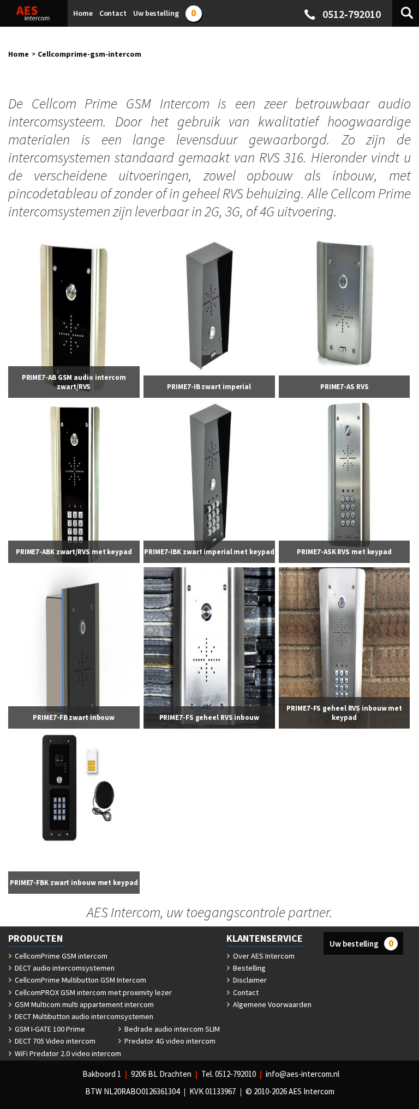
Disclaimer (249, 980)
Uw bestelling (361, 943)
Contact (245, 992)
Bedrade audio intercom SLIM (171, 1029)
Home (18, 54)
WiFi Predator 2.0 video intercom (67, 1053)
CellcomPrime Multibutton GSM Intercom (79, 980)
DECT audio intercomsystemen (64, 968)
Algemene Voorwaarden (271, 1004)
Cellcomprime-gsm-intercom (89, 54)
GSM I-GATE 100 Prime (49, 1029)
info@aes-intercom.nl (302, 1074)
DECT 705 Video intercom (54, 1041)
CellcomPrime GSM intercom (60, 956)
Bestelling (248, 968)
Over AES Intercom (263, 956)
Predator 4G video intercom (169, 1041)
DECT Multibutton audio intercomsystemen (83, 1016)
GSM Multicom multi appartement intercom (83, 1004)
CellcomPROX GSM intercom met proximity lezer (92, 992)
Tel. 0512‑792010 (228, 1074)
